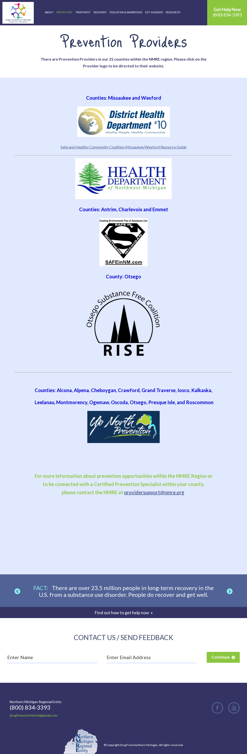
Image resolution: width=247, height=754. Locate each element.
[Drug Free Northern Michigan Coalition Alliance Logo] (18, 13)
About (49, 12)
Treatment (83, 12)
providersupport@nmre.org (154, 492)
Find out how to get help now (122, 612)
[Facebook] (217, 708)
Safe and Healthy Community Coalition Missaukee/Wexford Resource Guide (123, 147)
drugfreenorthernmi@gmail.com (33, 715)
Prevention (64, 12)
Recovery (100, 12)
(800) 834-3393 (227, 12)
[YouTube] (234, 708)
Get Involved (154, 12)
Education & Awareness (126, 12)
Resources (173, 12)
